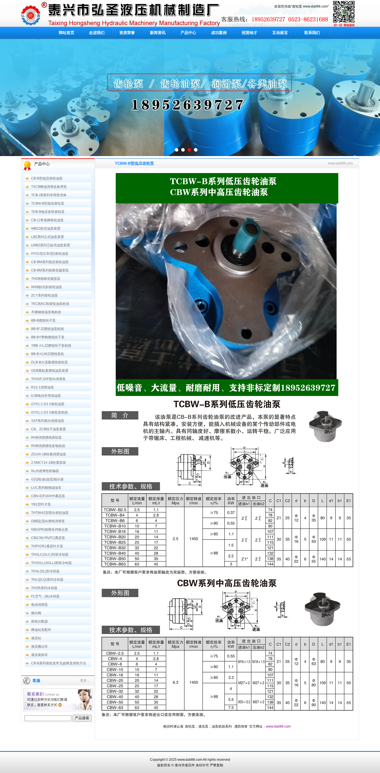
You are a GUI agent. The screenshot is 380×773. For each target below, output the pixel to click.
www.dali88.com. (341, 163)
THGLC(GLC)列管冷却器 (49, 554)
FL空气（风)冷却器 (45, 596)
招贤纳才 (249, 32)
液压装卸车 (39, 655)
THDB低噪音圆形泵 (45, 279)
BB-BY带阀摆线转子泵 (48, 337)
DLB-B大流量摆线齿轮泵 (49, 362)
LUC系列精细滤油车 (46, 488)
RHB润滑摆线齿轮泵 (46, 437)
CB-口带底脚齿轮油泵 (47, 220)
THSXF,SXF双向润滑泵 (48, 379)
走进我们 (97, 32)
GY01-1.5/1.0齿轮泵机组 (49, 412)
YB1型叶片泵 (41, 504)
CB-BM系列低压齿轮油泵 (50, 262)
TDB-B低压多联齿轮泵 (48, 212)
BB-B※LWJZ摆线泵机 (47, 354)
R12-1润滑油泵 (42, 387)
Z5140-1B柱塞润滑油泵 (48, 454)
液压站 (36, 638)
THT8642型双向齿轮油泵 (50, 513)
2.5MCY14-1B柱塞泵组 (48, 463)
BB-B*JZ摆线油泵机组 (47, 329)
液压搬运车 (39, 646)
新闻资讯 (158, 32)
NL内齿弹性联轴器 (45, 471)
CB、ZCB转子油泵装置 (48, 429)
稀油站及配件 (41, 630)
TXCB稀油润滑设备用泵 (49, 187)
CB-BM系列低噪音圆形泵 (50, 270)
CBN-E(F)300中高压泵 (48, 496)
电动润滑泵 (39, 605)
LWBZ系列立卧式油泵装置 (50, 245)
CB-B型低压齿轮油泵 (47, 178)
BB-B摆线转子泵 (43, 320)
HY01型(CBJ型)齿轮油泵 (49, 254)
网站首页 (66, 32)
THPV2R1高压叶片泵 (47, 546)
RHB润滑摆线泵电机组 (48, 446)
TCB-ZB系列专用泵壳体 (48, 195)
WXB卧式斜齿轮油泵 (46, 287)
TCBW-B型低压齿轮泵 (47, 203)
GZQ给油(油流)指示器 (47, 479)
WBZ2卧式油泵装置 (45, 228)
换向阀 (36, 613)
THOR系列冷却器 (44, 588)
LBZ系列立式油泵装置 (47, 237)
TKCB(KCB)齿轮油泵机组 (50, 304)
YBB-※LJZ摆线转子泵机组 (51, 345)
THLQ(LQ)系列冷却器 (47, 580)
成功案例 (219, 32)
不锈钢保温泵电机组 (46, 312)
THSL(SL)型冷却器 (45, 571)
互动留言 (280, 32)
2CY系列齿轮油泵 (44, 295)
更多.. (84, 680)
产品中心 (188, 32)
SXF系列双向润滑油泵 (47, 421)
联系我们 (312, 32)
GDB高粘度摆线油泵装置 (49, 371)
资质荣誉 (127, 32)
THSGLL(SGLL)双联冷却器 (51, 563)
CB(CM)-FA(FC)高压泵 (48, 538)
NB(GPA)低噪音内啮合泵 (49, 529)
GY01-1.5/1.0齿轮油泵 (48, 404)
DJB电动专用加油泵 (46, 396)
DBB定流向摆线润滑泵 (48, 521)
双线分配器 (39, 621)
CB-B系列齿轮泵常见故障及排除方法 (58, 663)
